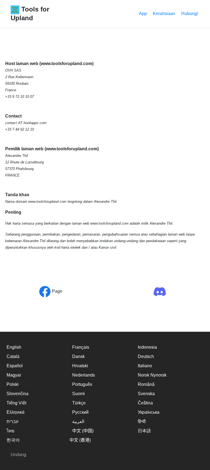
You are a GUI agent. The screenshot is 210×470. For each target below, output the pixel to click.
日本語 (144, 430)
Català (13, 356)
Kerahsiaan (164, 13)
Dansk (78, 356)
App (143, 13)
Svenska (146, 393)
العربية (78, 421)
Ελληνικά (15, 412)
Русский (80, 412)
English (14, 347)
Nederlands (83, 375)
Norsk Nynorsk (152, 375)
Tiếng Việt (16, 403)
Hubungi (189, 13)
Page (56, 291)
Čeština (145, 403)
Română (146, 384)
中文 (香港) (80, 440)
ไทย (10, 430)
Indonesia (147, 347)
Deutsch (146, 356)
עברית (12, 421)
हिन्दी (142, 421)
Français (80, 347)
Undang (18, 454)
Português (82, 384)
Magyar (14, 375)
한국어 (13, 440)
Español (15, 365)
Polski (13, 384)
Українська (148, 412)
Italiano (145, 365)
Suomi (78, 393)
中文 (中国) (83, 430)
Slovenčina (17, 393)
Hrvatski (80, 365)
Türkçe (79, 403)
